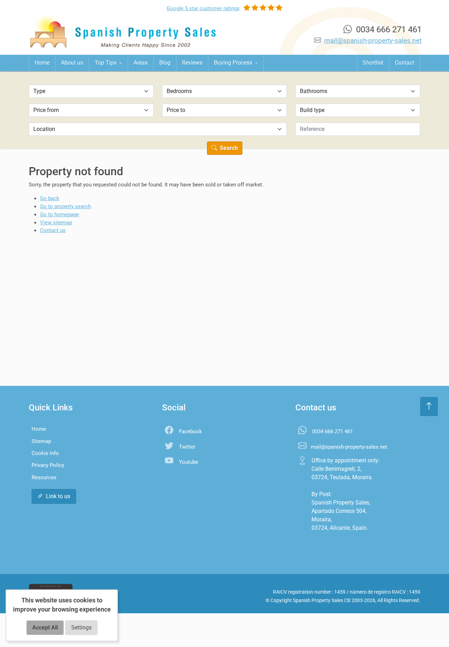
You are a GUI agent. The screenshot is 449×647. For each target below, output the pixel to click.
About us (72, 62)
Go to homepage (59, 214)
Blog (164, 62)
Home (42, 62)
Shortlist (373, 62)
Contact (404, 62)
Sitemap (41, 441)
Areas (141, 62)
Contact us (53, 230)
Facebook (190, 431)
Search (228, 148)
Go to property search (65, 206)
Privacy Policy (48, 465)
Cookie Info (45, 453)
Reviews (192, 62)
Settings (81, 627)
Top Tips (106, 62)
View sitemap (56, 222)
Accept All (45, 627)
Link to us (58, 496)
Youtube (188, 462)
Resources (44, 477)
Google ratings (203, 8)
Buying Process (234, 62)
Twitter (187, 447)
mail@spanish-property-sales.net (373, 41)
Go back (49, 198)
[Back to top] (429, 406)
